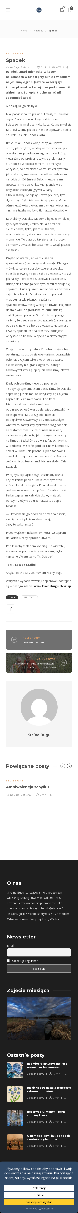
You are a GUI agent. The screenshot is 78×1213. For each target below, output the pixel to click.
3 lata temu (26, 67)
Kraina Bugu (13, 67)
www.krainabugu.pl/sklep (52, 586)
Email (10, 945)
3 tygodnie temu (35, 1073)
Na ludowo (46, 659)
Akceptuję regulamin (25, 961)
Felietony (38, 30)
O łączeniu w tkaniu (34, 642)
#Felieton (29, 597)
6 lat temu (26, 794)
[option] (39, 785)
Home (24, 30)
